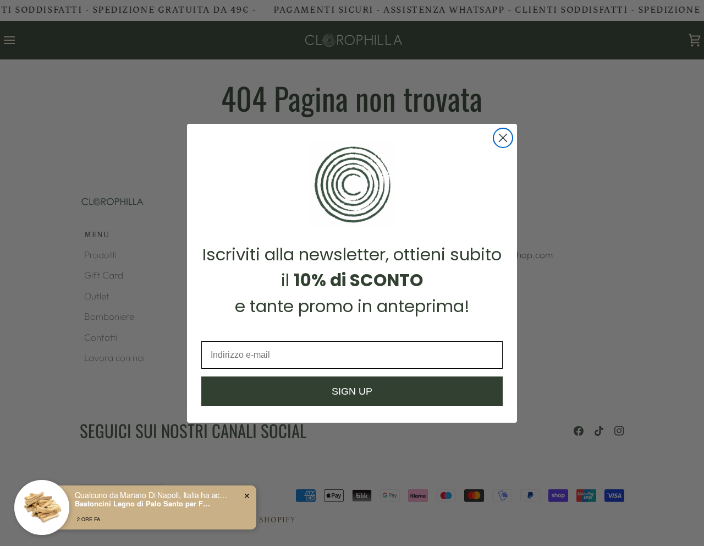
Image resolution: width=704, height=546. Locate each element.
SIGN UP (352, 391)
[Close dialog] (503, 138)
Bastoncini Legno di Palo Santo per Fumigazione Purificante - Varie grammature (143, 503)
